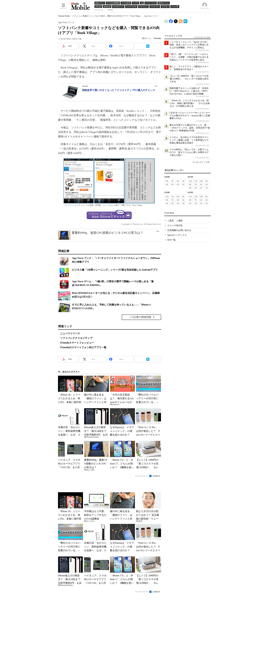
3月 (172, 184)
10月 (201, 181)
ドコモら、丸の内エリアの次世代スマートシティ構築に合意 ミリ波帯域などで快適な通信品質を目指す (189, 140)
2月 (178, 184)
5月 (183, 181)
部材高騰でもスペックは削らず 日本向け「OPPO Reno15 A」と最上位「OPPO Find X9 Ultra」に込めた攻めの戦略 (189, 91)
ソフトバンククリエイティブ (76, 338)
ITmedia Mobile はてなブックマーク (185, 20)
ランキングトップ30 (200, 162)
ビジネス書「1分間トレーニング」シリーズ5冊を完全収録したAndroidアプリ (115, 269)
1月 (183, 184)
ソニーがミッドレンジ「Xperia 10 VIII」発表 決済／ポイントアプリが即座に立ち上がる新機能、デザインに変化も (189, 45)
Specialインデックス (177, 235)
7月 (172, 181)
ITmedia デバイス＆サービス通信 (166, 20)
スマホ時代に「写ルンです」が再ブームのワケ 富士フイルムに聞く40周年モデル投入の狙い (189, 152)
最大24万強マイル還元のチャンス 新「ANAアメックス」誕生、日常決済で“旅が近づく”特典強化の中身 (190, 128)
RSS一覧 (171, 240)
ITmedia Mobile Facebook (171, 20)
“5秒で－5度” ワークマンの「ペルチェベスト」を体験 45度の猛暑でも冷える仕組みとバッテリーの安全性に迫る (189, 57)
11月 (195, 181)
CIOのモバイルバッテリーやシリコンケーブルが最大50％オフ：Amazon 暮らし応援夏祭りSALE (190, 116)
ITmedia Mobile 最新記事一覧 (181, 20)
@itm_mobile (176, 20)
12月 (190, 181)
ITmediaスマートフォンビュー (77, 342)
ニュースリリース (70, 333)
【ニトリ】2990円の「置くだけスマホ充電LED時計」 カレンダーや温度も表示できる (189, 79)
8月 (167, 181)
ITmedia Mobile (64, 16)
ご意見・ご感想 (175, 220)
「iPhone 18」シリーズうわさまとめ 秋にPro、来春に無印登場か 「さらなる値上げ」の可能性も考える (190, 103)
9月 (206, 181)
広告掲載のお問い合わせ (179, 230)
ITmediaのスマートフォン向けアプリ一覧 (83, 347)
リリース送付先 (175, 225)
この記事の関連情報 (140, 317)
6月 (178, 181)
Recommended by (142, 476)
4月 (167, 184)
